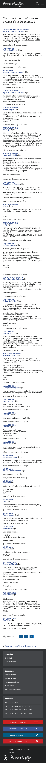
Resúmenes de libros (12, 682)
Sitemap (11, 749)
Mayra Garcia (8, 515)
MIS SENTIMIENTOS (12, 354)
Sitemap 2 (19, 749)
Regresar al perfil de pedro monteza (20, 646)
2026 (6, 702)
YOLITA (6, 549)
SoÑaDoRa (7, 595)
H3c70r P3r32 (9, 333)
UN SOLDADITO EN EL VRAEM (16, 30)
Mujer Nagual (9, 109)
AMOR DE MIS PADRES (13, 277)
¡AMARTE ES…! (9, 48)
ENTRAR (9, 658)
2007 (25, 713)
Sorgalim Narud (10, 564)
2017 (6, 710)
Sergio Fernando (10, 457)
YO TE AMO (8, 70)
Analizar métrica (10, 674)
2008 (21, 713)
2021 (16, 706)
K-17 (5, 225)
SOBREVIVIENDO (10, 91)
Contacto (25, 751)
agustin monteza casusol (13, 31)
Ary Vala (6, 620)
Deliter (6, 427)
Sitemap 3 (27, 749)
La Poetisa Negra (10, 50)
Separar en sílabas (11, 678)
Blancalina (7, 528)
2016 (11, 710)
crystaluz (7, 483)
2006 (30, 713)
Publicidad (12, 752)
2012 (30, 710)
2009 (16, 713)
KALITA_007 (8, 401)
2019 (25, 706)
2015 (16, 710)
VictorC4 (7, 415)
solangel (6, 130)
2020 (21, 706)
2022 (11, 706)
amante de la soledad (12, 471)
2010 (11, 713)
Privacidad (12, 751)
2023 (6, 706)
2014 (21, 710)
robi (5, 501)
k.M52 (5, 206)
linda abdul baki (10, 155)
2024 (16, 702)
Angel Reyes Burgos (11, 184)
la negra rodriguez (11, 388)
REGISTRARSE (11, 661)
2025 (11, 702)
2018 (30, 706)
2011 (6, 713)
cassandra (7, 444)
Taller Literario (9, 686)
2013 (25, 710)
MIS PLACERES (9, 562)
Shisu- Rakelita (9, 301)
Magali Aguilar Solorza (13, 279)
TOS (19, 751)
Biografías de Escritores (13, 689)
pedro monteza (9, 245)
